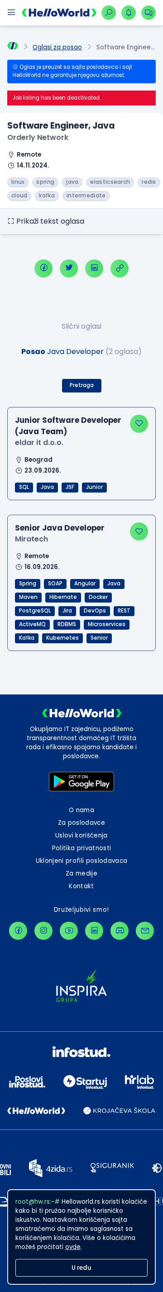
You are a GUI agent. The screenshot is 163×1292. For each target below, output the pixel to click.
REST (124, 610)
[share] (119, 268)
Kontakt (81, 886)
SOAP (55, 583)
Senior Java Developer (60, 527)
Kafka (26, 637)
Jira (67, 610)
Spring (27, 583)
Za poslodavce (81, 822)
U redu (81, 1267)
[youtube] (69, 931)
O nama (81, 810)
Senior (99, 637)
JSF (70, 487)
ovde (73, 1247)
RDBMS (67, 624)
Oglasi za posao (57, 47)
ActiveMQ (32, 624)
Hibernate (63, 597)
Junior (94, 487)
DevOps (95, 610)
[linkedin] (94, 268)
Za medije (81, 873)
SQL (24, 487)
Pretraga (82, 385)
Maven (28, 597)
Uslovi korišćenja (81, 835)
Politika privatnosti (81, 848)
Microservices (106, 624)
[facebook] (43, 268)
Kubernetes (62, 637)
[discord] (119, 931)
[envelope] (145, 931)
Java (47, 487)
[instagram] (43, 931)
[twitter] (69, 268)
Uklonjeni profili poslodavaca (82, 861)
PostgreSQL (35, 610)
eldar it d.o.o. (39, 442)
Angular (85, 583)
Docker (98, 597)
